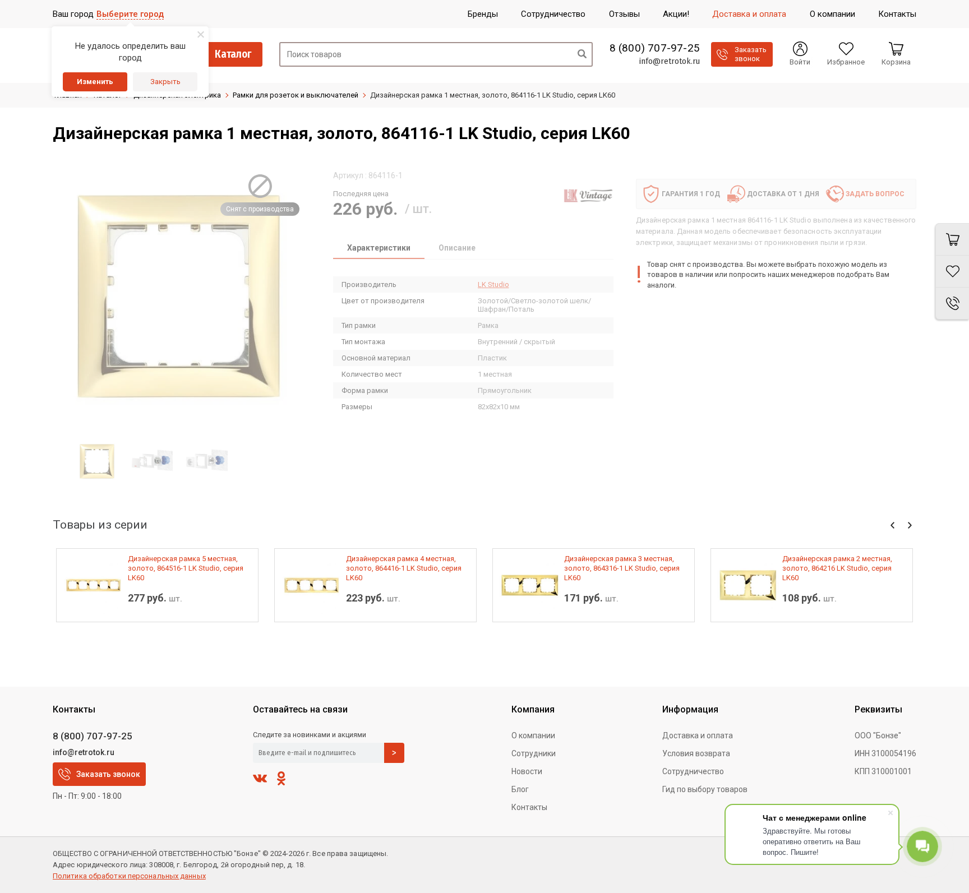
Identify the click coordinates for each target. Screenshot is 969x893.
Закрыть (165, 81)
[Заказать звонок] (952, 304)
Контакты (529, 807)
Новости (526, 771)
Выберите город (130, 14)
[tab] (378, 249)
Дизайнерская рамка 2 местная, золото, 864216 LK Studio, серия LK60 (837, 568)
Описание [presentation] (457, 247)
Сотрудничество (693, 771)
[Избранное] (952, 272)
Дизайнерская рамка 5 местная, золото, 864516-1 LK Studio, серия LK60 (185, 568)
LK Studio (493, 284)
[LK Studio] (588, 195)
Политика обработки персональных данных (129, 876)
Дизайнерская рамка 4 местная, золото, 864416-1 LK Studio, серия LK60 (404, 568)
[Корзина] (952, 239)
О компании (533, 735)
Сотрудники (533, 753)
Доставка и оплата (697, 735)
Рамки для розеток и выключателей (295, 95)
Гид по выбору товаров (704, 789)
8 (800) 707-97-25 (655, 48)
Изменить (95, 81)
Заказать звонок (108, 774)
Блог (520, 789)
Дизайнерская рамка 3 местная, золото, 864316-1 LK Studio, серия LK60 (622, 568)
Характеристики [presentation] (378, 247)
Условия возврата (696, 753)
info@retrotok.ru (669, 61)
